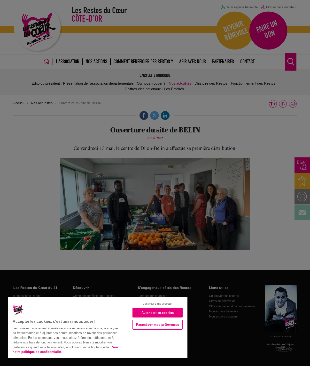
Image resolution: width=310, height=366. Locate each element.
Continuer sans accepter (157, 303)
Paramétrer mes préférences (157, 324)
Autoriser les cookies (157, 313)
